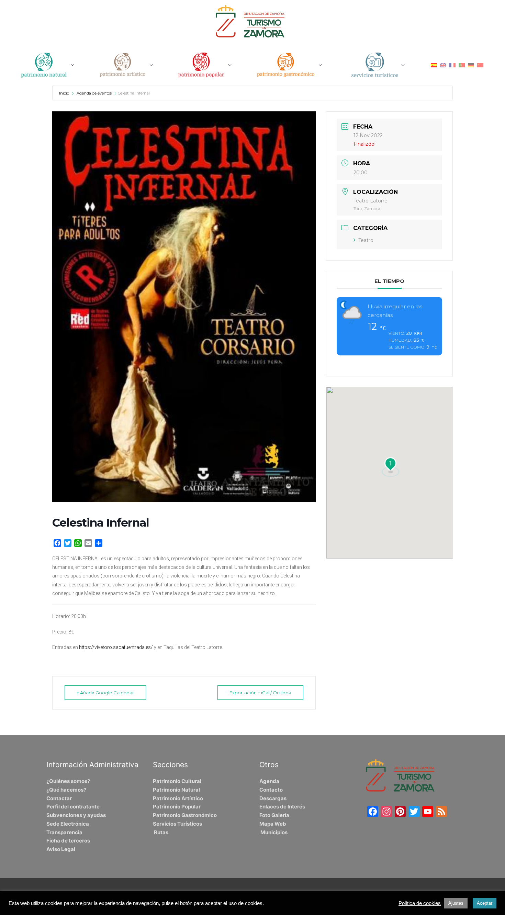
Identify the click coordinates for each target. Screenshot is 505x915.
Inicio (64, 93)
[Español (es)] (434, 65)
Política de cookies (420, 903)
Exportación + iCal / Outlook (260, 692)
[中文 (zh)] (480, 65)
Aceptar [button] (484, 903)
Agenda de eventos (94, 93)
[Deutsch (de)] (471, 65)
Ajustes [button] (455, 903)
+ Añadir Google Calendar (105, 692)
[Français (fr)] (452, 65)
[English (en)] (443, 65)
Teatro (365, 240)
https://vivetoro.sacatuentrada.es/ (116, 647)
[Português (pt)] (462, 65)
